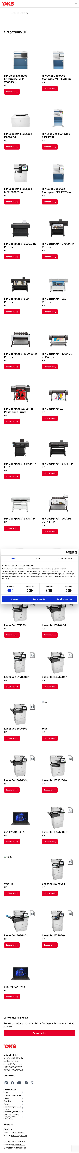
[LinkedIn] (6, 1082)
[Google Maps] (32, 1082)
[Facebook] (12, 1082)
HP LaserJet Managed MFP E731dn (56, 137)
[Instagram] (26, 1082)
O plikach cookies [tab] (65, 558)
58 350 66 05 (18, 1144)
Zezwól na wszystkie (64, 599)
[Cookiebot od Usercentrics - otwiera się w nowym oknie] (68, 552)
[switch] (30, 590)
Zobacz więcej (12, 92)
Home (13, 13)
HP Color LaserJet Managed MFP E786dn (56, 79)
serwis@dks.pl (18, 1148)
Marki (23, 13)
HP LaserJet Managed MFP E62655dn (18, 192)
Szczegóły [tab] (39, 558)
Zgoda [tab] (13, 558)
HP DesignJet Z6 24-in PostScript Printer (18, 412)
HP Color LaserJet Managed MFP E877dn (56, 192)
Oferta (18, 13)
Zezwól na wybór (39, 599)
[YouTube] (19, 1083)
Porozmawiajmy (39, 1033)
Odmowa (14, 599)
